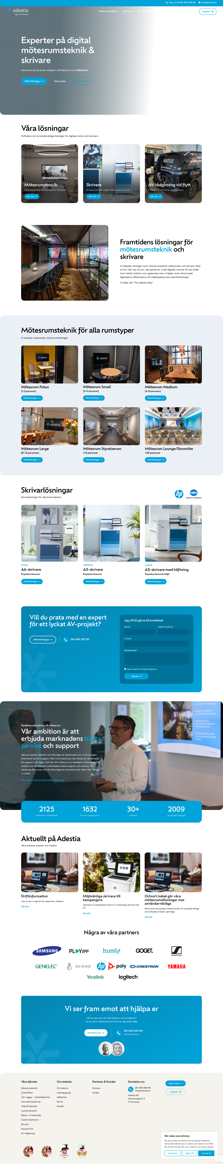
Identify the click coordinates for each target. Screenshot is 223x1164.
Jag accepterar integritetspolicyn (142, 669)
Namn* (127, 627)
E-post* (128, 639)
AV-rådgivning (146, 11)
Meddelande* (130, 650)
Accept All (206, 1153)
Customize (172, 1153)
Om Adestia (188, 11)
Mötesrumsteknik (108, 11)
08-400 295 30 (80, 639)
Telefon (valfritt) (165, 627)
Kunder (174, 11)
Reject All (190, 1153)
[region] (189, 1145)
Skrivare (127, 11)
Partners (162, 11)
